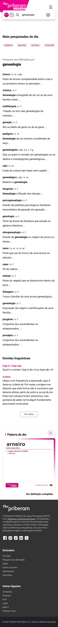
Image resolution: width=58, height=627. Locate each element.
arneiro (35, 45)
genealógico (10, 177)
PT (6, 15)
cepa (5, 264)
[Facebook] (5, 539)
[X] (26, 539)
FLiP (5, 599)
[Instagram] (10, 539)
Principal (6, 556)
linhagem (8, 291)
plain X (6, 607)
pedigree (8, 133)
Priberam (7, 596)
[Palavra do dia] (50, 433)
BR (11, 15)
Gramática (7, 575)
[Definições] (48, 14)
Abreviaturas (8, 571)
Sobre (5, 564)
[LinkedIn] (21, 539)
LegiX (5, 603)
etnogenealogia (11, 232)
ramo (6, 248)
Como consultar (10, 567)
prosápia (8, 335)
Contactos (7, 592)
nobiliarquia (9, 106)
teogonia (8, 188)
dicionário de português (21, 519)
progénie (8, 319)
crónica (7, 90)
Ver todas (29, 414)
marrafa (49, 45)
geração (7, 122)
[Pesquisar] (17, 14)
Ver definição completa (39, 494)
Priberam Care (9, 611)
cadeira (8, 45)
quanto (22, 45)
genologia (8, 216)
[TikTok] (15, 539)
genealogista (10, 149)
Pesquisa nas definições (14, 560)
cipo (5, 165)
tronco (6, 74)
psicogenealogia (12, 200)
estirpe (7, 275)
